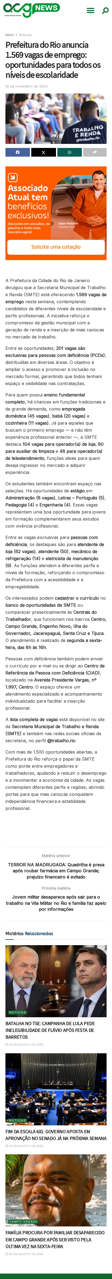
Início (9, 35)
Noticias (25, 35)
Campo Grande (23, 1221)
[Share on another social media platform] (95, 152)
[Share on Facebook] (17, 152)
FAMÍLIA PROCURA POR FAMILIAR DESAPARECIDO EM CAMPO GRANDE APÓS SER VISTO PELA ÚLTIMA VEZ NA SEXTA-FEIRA (54, 1239)
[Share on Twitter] (43, 152)
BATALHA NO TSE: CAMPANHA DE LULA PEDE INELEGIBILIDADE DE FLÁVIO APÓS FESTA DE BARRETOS (50, 1030)
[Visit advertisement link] (56, 213)
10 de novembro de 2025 (26, 86)
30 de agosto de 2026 (25, 1044)
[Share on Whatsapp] (69, 152)
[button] (91, 10)
